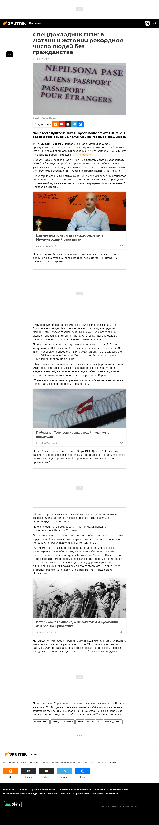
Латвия (80, 721)
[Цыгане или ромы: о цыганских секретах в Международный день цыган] (79, 211)
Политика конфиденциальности (75, 789)
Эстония (90, 721)
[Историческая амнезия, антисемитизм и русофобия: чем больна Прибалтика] (79, 598)
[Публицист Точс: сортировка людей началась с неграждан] (79, 408)
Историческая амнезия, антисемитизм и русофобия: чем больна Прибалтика (77, 624)
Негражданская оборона (62, 721)
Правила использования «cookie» (111, 789)
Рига (23, 762)
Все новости (10, 762)
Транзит (82, 762)
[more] (121, 245)
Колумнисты (98, 762)
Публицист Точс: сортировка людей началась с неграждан (72, 434)
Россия (113, 762)
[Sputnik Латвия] (15, 26)
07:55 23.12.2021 (41, 59)
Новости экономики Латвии (58, 762)
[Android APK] (12, 804)
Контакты (22, 789)
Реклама (65, 793)
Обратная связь (81, 793)
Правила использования (43, 789)
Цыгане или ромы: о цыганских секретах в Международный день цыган (69, 237)
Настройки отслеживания (105, 793)
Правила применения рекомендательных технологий (30, 793)
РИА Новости (82, 154)
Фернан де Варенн (113, 721)
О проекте (8, 789)
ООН (99, 721)
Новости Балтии (41, 721)
